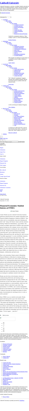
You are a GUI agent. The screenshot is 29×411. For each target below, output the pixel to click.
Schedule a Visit (6, 384)
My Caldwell (3, 170)
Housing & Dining (18, 92)
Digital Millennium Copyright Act (10, 374)
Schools (16, 28)
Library (15, 32)
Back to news (4, 195)
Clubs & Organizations (19, 93)
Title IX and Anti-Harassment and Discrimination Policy (15, 371)
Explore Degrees (12, 40)
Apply (1, 138)
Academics (5, 19)
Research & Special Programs (20, 33)
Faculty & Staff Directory (19, 124)
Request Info (6, 383)
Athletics (16, 97)
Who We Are (6, 108)
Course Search (6, 347)
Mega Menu (8, 21)
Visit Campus (3, 165)
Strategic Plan (17, 118)
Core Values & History (19, 116)
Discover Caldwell (12, 132)
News (4, 370)
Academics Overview (19, 24)
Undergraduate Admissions (20, 49)
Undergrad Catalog (7, 349)
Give (6, 138)
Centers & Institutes (18, 31)
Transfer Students (18, 51)
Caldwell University (9, 3)
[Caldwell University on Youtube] (4, 331)
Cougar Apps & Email (5, 176)
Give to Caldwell (6, 369)
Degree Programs (4, 161)
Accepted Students (18, 55)
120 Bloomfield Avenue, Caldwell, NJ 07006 (13, 378)
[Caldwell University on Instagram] (4, 325)
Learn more (11, 84)
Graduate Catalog (7, 350)
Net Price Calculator (18, 74)
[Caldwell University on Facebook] (4, 323)
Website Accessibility (7, 381)
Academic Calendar (7, 345)
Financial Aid (17, 71)
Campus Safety (17, 94)
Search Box (2, 141)
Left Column (14, 23)
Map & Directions (18, 122)
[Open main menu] (4, 140)
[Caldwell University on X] (4, 327)
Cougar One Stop (18, 30)
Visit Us (16, 52)
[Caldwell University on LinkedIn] (4, 329)
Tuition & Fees (17, 70)
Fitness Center (17, 99)
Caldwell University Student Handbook (11, 364)
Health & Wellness (18, 101)
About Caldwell (6, 356)
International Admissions (19, 54)
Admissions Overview (19, 46)
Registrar (5, 351)
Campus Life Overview (19, 90)
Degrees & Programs (18, 27)
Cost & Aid (5, 64)
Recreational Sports (18, 98)
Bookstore (2, 172)
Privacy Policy (6, 375)
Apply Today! (11, 62)
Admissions (5, 41)
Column (10, 22)
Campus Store (6, 365)
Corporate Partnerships (8, 366)
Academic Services (18, 26)
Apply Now (16, 50)
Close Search (3, 194)
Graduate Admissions (19, 47)
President (16, 115)
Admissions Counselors (5, 187)
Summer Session (6, 346)
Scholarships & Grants (19, 73)
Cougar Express (17, 102)
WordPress (21, 400)
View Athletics (11, 107)
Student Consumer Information (10, 373)
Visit (15, 125)
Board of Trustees (18, 117)
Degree (1, 147)
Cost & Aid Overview (19, 69)
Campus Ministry (18, 96)
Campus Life (6, 85)
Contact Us (5, 380)
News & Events (17, 121)
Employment (6, 367)
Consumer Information (19, 120)
